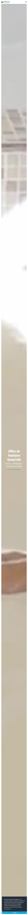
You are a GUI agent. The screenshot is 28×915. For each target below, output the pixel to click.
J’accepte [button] (14, 912)
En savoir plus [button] (7, 908)
